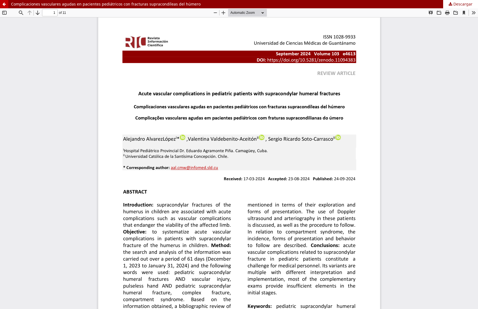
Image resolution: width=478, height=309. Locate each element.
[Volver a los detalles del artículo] (4, 4)
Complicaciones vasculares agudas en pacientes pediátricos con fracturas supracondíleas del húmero (106, 4)
